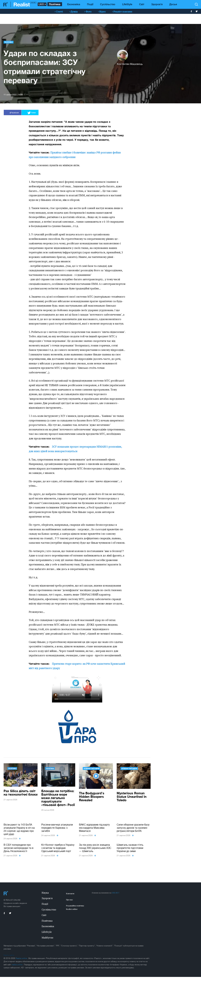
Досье (173, 4)
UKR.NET (115, 893)
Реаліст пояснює (123, 11)
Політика (54, 4)
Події (90, 4)
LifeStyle (127, 4)
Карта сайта (9, 955)
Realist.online (21, 958)
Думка (74, 11)
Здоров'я (157, 4)
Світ (141, 4)
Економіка (73, 4)
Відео (102, 11)
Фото (89, 11)
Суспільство (107, 4)
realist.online (17, 965)
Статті (59, 11)
